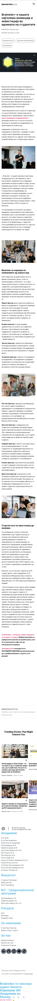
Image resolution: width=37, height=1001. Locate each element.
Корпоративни (7, 45)
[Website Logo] (9, 4)
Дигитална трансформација (25, 40)
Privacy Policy (28, 974)
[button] (13, 997)
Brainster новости (8, 40)
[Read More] (15, 751)
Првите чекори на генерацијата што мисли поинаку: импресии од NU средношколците (15, 806)
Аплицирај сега (8, 649)
